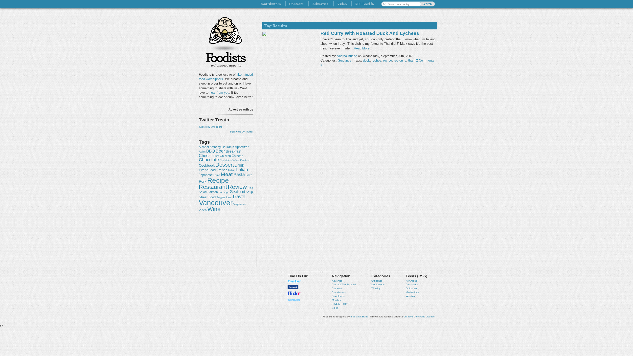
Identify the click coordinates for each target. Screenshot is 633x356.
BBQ (210, 151)
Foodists (226, 59)
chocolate (209, 159)
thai (410, 60)
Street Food (207, 197)
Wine (214, 209)
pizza (249, 175)
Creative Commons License (419, 316)
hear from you (219, 92)
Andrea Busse (347, 56)
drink (239, 165)
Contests (337, 288)
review (237, 186)
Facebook (293, 287)
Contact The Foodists (344, 284)
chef (216, 156)
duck (366, 60)
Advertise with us (240, 109)
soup (249, 192)
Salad (203, 192)
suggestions (223, 197)
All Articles (411, 280)
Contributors (339, 292)
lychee (376, 60)
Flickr (294, 293)
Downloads (338, 296)
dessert (224, 165)
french (221, 170)
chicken (225, 156)
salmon (212, 192)
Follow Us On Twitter (241, 131)
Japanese (206, 175)
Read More (361, 48)
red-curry (400, 60)
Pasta (239, 174)
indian (231, 170)
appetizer (242, 147)
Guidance (344, 60)
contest (244, 160)
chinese (237, 156)
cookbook (207, 165)
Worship (376, 288)
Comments (412, 284)
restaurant (213, 187)
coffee (235, 160)
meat (227, 174)
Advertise (337, 280)
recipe (218, 180)
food (212, 170)
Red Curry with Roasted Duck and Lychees (369, 33)
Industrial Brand (359, 316)
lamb (216, 175)
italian (242, 169)
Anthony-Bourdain (222, 147)
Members (337, 300)
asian (202, 151)
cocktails (225, 160)
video (203, 210)
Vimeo (294, 299)
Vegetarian (239, 204)
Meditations (377, 284)
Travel (238, 196)
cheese (206, 155)
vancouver (216, 203)
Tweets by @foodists (210, 126)
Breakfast (233, 151)
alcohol (204, 147)
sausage (224, 192)
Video (335, 307)
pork (202, 181)
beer (220, 151)
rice (250, 187)
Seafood (237, 191)
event (203, 170)
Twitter (294, 281)
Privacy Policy (339, 303)
